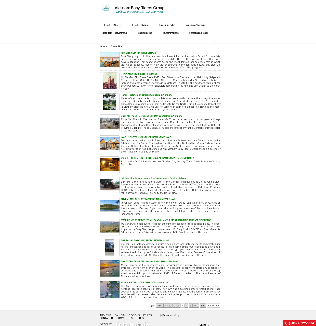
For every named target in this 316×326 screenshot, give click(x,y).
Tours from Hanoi (170, 32)
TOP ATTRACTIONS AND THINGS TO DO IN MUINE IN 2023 (149, 261)
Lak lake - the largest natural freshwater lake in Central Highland (154, 178)
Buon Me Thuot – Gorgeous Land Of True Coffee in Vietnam (151, 116)
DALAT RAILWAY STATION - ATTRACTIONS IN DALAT (146, 137)
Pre (196, 305)
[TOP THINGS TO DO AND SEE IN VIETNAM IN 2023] (110, 247)
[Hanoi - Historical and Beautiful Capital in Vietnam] (110, 101)
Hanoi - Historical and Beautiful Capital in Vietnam (146, 94)
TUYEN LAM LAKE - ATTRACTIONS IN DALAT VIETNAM (148, 199)
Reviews (134, 315)
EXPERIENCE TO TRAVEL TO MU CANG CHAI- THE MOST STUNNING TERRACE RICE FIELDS (166, 220)
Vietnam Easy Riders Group (139, 7)
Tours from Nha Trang (195, 25)
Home (103, 46)
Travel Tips (116, 46)
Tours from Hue (144, 32)
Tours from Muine (140, 25)
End (203, 305)
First (159, 305)
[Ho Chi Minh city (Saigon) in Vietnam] (110, 80)
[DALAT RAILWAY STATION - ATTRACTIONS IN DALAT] (110, 143)
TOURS (140, 318)
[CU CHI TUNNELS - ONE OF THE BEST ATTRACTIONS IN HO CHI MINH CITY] (110, 164)
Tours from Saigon (112, 25)
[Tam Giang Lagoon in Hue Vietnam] (110, 59)
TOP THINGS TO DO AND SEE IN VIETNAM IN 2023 (146, 240)
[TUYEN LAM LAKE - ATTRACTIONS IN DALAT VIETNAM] (110, 206)
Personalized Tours (198, 32)
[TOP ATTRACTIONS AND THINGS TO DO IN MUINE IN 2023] (110, 268)
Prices (147, 315)
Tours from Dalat (167, 25)
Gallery (120, 315)
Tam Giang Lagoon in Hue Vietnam (138, 52)
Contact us (107, 318)
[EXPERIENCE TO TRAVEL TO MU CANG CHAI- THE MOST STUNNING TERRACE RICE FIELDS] (110, 227)
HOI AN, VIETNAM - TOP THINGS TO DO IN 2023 (144, 282)
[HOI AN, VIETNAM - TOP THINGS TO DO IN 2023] (110, 289)
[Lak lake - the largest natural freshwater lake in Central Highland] (110, 185)
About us (105, 315)
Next (168, 305)
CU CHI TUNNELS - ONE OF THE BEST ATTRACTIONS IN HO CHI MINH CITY (157, 158)
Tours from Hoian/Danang (114, 32)
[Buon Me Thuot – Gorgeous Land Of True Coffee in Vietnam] (110, 122)
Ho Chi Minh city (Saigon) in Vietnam (139, 73)
